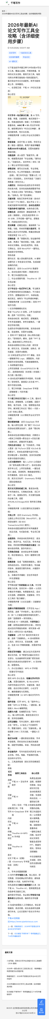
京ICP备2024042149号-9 (25, 1013)
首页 (3, 11)
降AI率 (41, 1013)
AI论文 (41, 1004)
